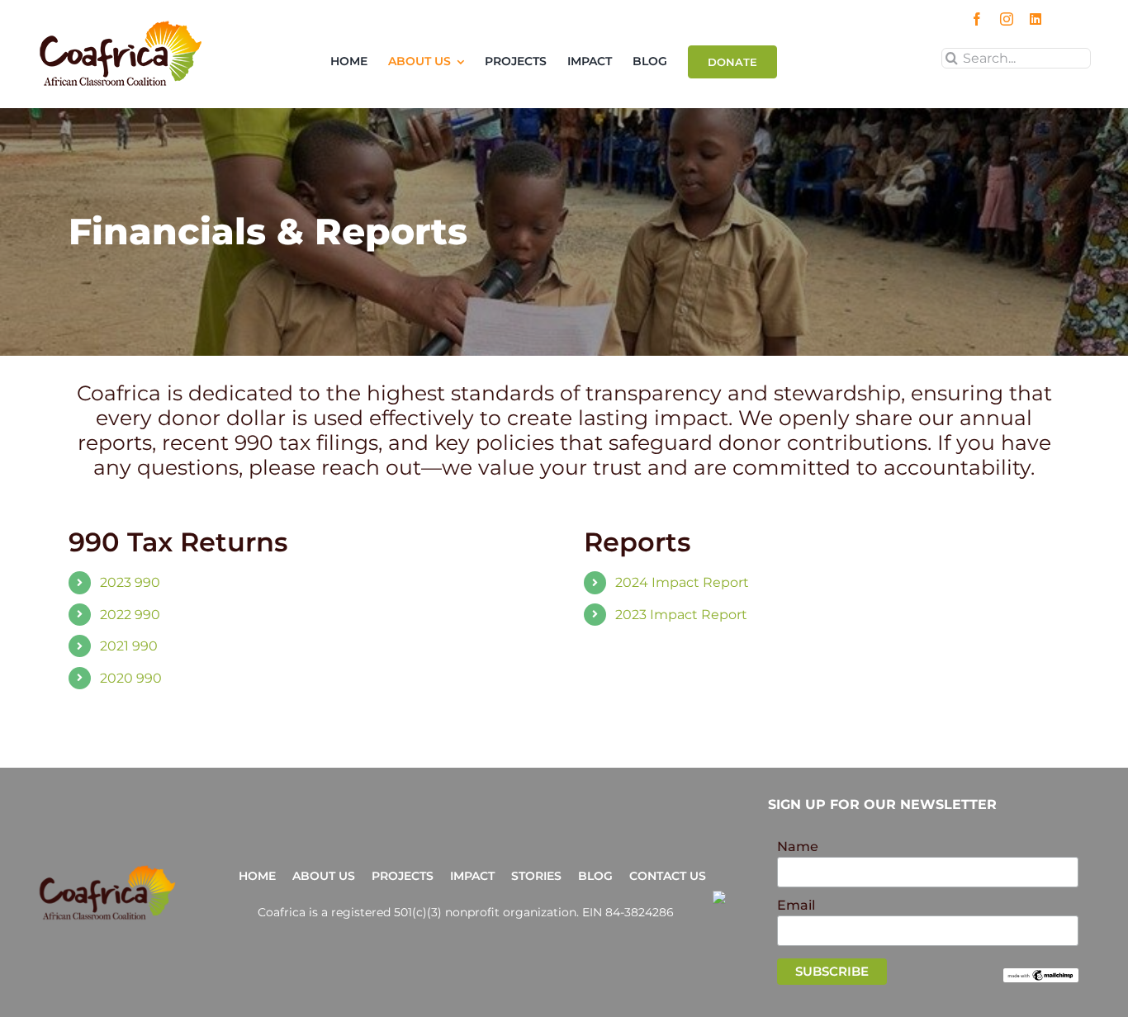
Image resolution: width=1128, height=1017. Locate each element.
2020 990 (131, 678)
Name (797, 846)
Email (796, 905)
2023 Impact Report (681, 614)
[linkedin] (1035, 19)
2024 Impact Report (682, 582)
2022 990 (130, 614)
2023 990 (130, 582)
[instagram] (1006, 19)
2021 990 (129, 646)
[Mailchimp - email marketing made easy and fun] (1040, 975)
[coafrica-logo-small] (120, 26)
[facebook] (976, 19)
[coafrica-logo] (107, 870)
